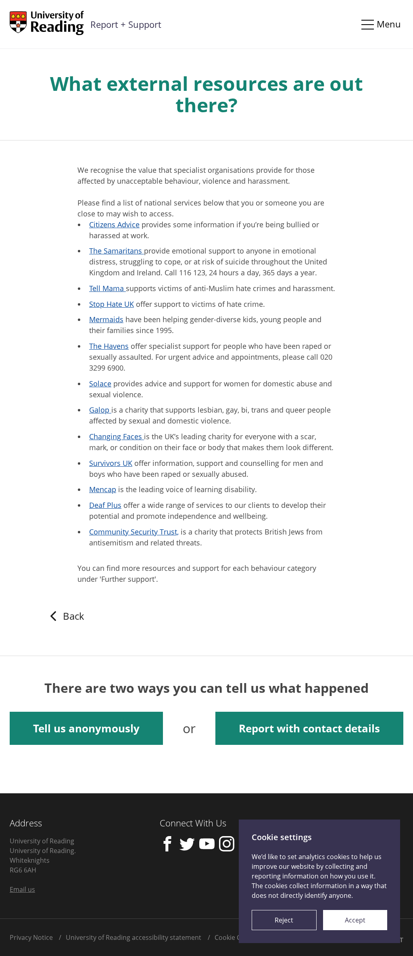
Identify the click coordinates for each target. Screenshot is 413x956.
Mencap (102, 489)
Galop (100, 410)
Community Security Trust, (134, 532)
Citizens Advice (114, 224)
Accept (355, 920)
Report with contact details (309, 728)
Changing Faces (116, 436)
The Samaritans (116, 251)
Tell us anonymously (86, 728)
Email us (22, 889)
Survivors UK (110, 463)
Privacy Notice (31, 937)
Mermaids (106, 319)
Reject (284, 920)
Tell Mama (107, 288)
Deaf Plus (105, 505)
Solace (100, 383)
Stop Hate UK (111, 304)
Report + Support (125, 24)
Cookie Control (237, 937)
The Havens (109, 346)
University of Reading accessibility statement (133, 937)
